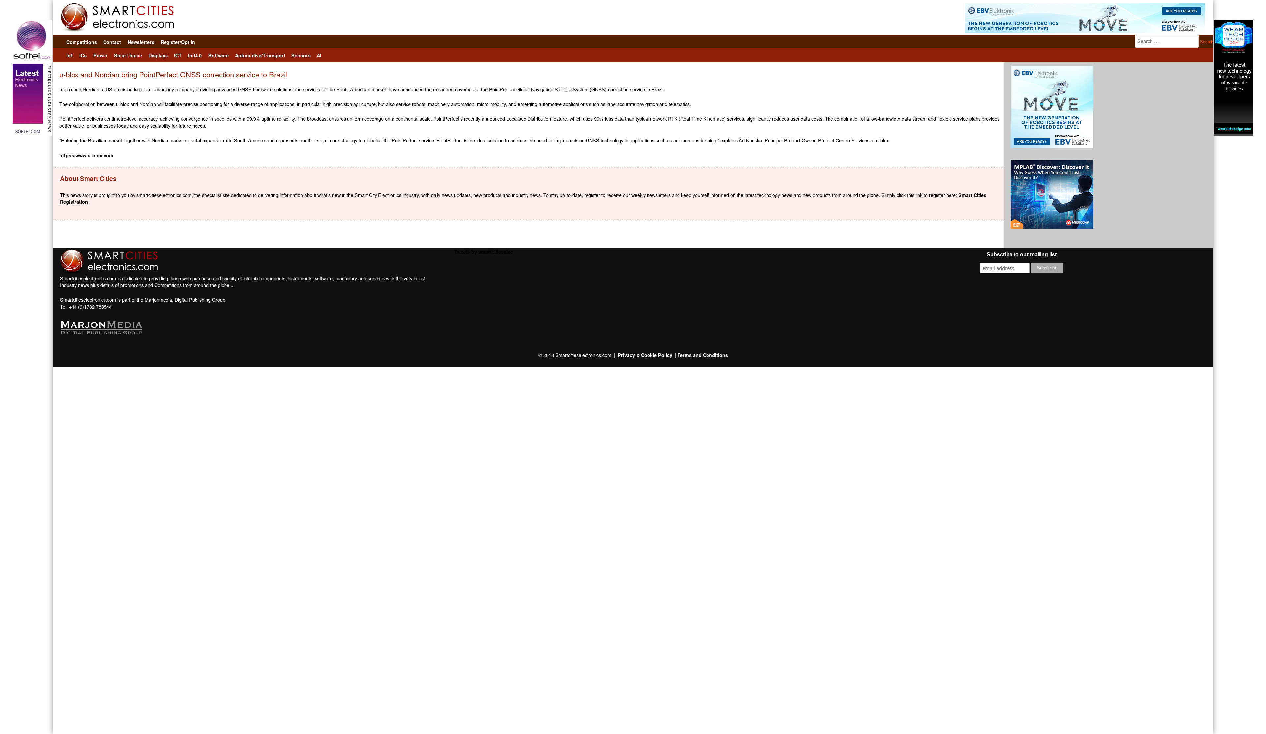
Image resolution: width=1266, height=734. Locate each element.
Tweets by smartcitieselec (483, 251)
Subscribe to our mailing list (1022, 254)
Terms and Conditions (703, 355)
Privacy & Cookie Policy (645, 355)
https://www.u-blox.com (86, 155)
